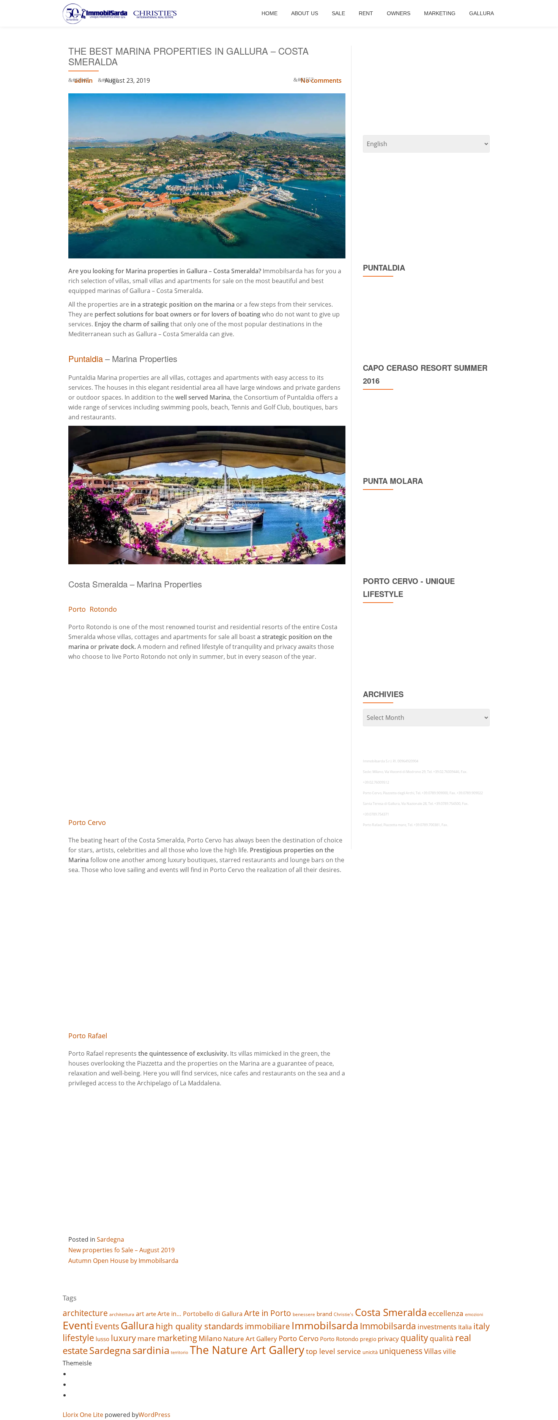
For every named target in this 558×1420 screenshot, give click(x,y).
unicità (370, 1352)
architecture (85, 1313)
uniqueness (400, 1350)
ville (449, 1351)
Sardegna (110, 1239)
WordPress (154, 1415)
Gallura (481, 13)
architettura (121, 1314)
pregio (368, 1339)
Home (269, 13)
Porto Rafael (87, 1035)
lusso (102, 1339)
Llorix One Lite (84, 1415)
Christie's (343, 1314)
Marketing (440, 13)
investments (437, 1326)
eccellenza (445, 1313)
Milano (210, 1338)
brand (324, 1314)
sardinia (150, 1350)
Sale (338, 13)
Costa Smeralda (391, 1312)
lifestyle (78, 1338)
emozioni (474, 1314)
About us (304, 13)
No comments (321, 80)
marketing (177, 1338)
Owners (398, 13)
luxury (123, 1337)
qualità (442, 1338)
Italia (465, 1327)
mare (146, 1338)
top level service (333, 1351)
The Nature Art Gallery (247, 1349)
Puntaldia (85, 358)
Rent (366, 13)
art (140, 1314)
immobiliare (267, 1326)
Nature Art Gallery (250, 1338)
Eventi (78, 1325)
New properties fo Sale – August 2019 (121, 1250)
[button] (206, 495)
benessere (304, 1314)
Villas (432, 1351)
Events (107, 1326)
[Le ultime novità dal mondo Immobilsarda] (121, 13)
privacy (388, 1338)
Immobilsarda (325, 1325)
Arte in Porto (267, 1313)
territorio (179, 1352)
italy (481, 1326)
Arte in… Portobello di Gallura (200, 1314)
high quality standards (199, 1326)
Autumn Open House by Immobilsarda (123, 1260)
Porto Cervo (87, 822)
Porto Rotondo (92, 609)
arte (151, 1314)
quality (414, 1338)
